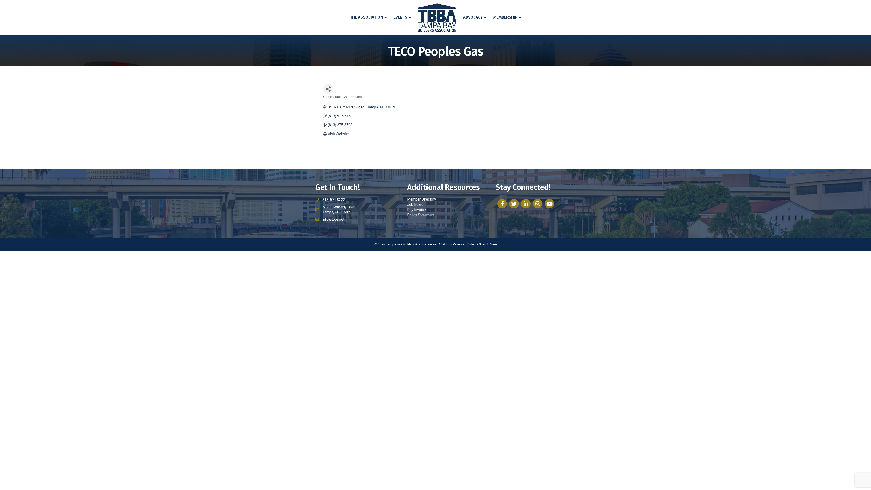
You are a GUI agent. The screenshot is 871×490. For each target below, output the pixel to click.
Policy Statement (420, 215)
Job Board (415, 204)
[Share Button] (328, 89)
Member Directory (421, 199)
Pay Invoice (416, 210)
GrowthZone (488, 244)
